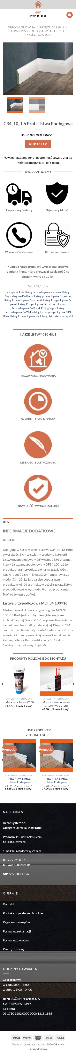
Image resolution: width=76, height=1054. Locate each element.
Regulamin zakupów (16, 922)
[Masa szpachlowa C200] (19, 678)
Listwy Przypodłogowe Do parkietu (37, 304)
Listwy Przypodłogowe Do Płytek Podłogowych (38, 32)
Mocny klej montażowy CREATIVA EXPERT (56, 704)
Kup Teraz (38, 144)
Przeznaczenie (51, 27)
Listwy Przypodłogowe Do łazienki (23, 300)
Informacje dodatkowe (29, 531)
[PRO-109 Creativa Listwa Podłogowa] (19, 755)
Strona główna (21, 27)
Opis (6, 521)
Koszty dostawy (13, 949)
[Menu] (5, 15)
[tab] (38, 522)
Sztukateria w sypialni (61, 316)
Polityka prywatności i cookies (23, 913)
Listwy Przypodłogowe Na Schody (28, 316)
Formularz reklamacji (17, 931)
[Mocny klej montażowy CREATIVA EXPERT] (56, 678)
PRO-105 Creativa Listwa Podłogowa (56, 780)
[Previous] (3, 691)
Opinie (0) (9, 539)
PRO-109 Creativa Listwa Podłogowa (19, 780)
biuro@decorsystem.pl (26, 851)
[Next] (73, 691)
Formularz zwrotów (16, 940)
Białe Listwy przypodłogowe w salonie (40, 292)
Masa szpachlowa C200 (19, 702)
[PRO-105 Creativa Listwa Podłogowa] (56, 755)
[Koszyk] (69, 15)
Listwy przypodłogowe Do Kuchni (52, 296)
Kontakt (8, 904)
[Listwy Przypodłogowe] (38, 15)
